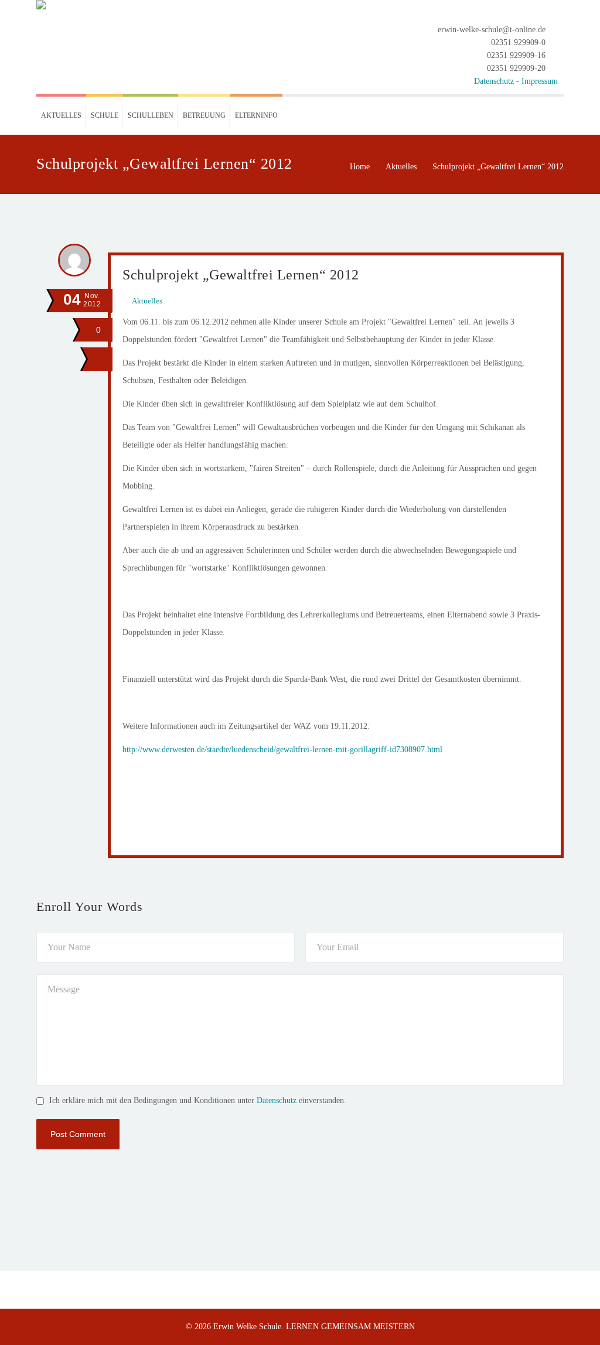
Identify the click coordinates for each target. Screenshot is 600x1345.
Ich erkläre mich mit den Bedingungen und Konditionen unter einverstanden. (197, 1100)
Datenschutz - (497, 81)
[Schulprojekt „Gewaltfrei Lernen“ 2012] (97, 359)
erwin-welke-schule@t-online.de (492, 29)
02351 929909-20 (516, 68)
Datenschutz (276, 1100)
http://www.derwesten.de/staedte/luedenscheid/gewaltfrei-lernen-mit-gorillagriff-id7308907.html (282, 749)
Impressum (539, 81)
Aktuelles (401, 166)
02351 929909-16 (516, 55)
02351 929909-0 (518, 42)
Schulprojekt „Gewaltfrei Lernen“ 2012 (240, 274)
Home (360, 166)
